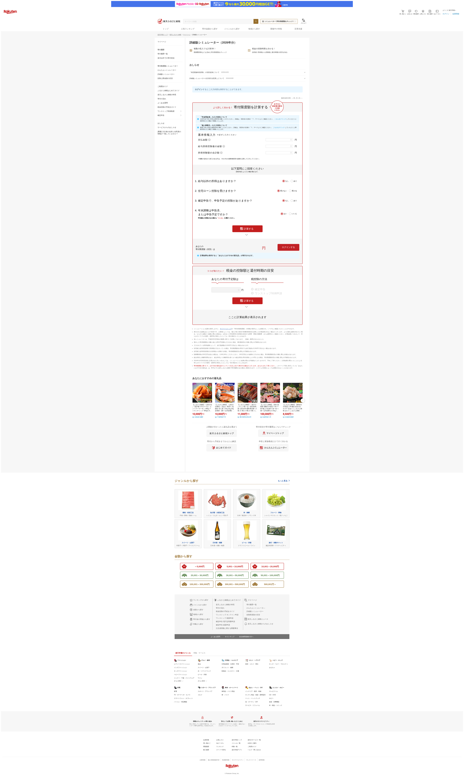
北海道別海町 (289, 417)
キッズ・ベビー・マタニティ (278, 664)
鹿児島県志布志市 (245, 417)
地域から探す (198, 614)
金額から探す (198, 610)
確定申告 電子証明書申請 (225, 621)
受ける (294, 191)
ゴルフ (200, 695)
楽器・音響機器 (274, 702)
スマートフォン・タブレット (183, 698)
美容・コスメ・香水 (251, 664)
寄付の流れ (162, 99)
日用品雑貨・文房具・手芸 (230, 664)
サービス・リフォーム (252, 705)
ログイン (199, 89)
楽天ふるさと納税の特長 (167, 95)
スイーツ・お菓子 (203, 667)
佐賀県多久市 (266, 417)
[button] (409, 12)
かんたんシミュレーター (167, 70)
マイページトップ (226, 329)
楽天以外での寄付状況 (166, 58)
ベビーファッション (180, 674)
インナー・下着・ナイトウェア (184, 678)
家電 (175, 691)
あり (295, 181)
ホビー (271, 698)
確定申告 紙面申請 (223, 625)
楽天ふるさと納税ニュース (258, 619)
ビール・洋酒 (202, 674)
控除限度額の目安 (253, 615)
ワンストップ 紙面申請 (224, 618)
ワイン (200, 678)
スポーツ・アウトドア (205, 691)
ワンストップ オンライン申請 (227, 615)
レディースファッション (182, 664)
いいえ (294, 214)
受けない (283, 191)
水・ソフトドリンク (204, 671)
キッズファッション (180, 671)
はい (285, 214)
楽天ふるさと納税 (175, 35)
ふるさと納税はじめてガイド (169, 90)
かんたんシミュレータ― (255, 608)
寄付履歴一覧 (163, 54)
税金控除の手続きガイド (167, 107)
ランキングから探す (200, 600)
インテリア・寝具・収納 (253, 691)
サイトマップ (229, 637)
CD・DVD (272, 695)
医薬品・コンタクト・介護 (230, 671)
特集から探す (198, 624)
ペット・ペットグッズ (252, 698)
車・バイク (225, 695)
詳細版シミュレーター (166, 74)
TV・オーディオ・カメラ (182, 695)
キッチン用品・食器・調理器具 (255, 695)
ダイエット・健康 (227, 667)
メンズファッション (180, 667)
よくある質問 (163, 103)
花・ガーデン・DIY (251, 702)
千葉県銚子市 (221, 417)
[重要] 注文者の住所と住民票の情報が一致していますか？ (169, 133)
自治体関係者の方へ (246, 637)
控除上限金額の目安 (165, 78)
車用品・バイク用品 (228, 691)
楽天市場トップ (163, 35)
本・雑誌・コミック (275, 705)
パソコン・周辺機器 (180, 702)
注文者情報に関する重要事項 (227, 628)
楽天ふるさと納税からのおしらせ (260, 624)
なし (287, 181)
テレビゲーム (273, 691)
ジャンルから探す (200, 605)
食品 (199, 664)
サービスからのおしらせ (167, 127)
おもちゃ (272, 667)
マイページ (186, 35)
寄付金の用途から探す (201, 619)
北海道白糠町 (199, 417)
